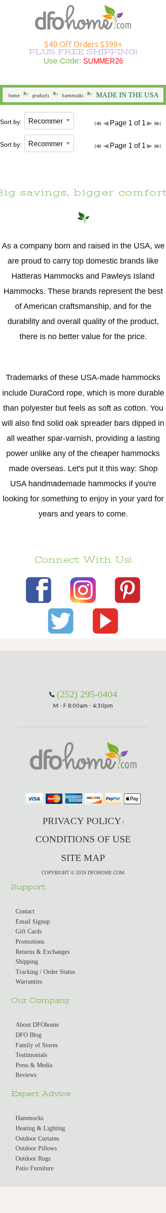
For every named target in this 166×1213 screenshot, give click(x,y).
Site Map (83, 857)
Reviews (25, 1075)
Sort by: (11, 121)
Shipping (26, 961)
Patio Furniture (34, 1168)
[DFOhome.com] (83, 16)
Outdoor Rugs (32, 1158)
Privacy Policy (81, 820)
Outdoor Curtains (37, 1138)
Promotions (29, 941)
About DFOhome (37, 1024)
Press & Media (33, 1065)
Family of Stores (36, 1045)
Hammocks (29, 1118)
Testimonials (31, 1055)
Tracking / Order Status (45, 972)
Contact (25, 911)
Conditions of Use (83, 839)
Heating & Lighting (40, 1128)
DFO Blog (28, 1035)
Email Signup (32, 921)
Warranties (28, 981)
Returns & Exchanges (42, 952)
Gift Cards (28, 931)
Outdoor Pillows (36, 1148)
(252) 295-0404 (87, 694)
